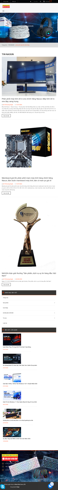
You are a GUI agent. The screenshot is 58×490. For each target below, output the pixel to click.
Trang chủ (5, 297)
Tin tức (5, 318)
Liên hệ (5, 323)
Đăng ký (14, 1)
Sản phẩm (5, 302)
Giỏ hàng (47, 1)
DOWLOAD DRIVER (8, 313)
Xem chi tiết (6, 115)
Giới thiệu (5, 308)
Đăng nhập (5, 1)
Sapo (18, 487)
